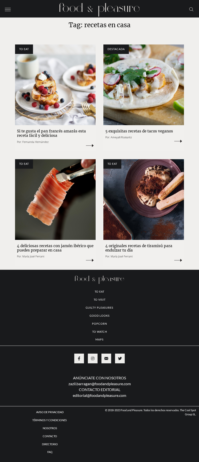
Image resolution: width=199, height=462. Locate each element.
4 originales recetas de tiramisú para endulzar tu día (138, 248)
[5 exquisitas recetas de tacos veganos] (143, 84)
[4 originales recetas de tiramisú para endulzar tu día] (143, 199)
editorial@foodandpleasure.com (99, 395)
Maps (99, 339)
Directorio (50, 444)
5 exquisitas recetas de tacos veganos (139, 131)
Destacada (116, 49)
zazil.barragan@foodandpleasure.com (99, 383)
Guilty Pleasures (99, 307)
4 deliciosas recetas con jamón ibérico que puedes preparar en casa (55, 248)
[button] (8, 9)
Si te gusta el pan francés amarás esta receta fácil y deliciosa (51, 133)
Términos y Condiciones (49, 420)
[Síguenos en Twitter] (120, 358)
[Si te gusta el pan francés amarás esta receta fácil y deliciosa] (55, 84)
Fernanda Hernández (35, 142)
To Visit (100, 299)
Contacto (50, 436)
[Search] (191, 9)
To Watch (99, 331)
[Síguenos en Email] (106, 358)
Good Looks (100, 315)
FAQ (49, 451)
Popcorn (99, 323)
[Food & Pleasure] (99, 8)
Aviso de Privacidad (50, 412)
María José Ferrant (33, 256)
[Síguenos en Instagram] (93, 358)
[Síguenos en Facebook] (79, 358)
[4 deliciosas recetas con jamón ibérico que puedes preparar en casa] (55, 199)
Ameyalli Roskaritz (121, 137)
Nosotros (50, 428)
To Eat (24, 49)
